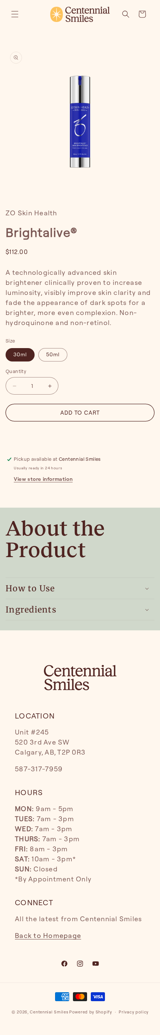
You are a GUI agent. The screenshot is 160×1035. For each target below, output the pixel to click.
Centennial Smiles (49, 1012)
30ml (20, 354)
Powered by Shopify (90, 1012)
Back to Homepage (48, 936)
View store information (43, 479)
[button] (15, 14)
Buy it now (80, 434)
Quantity (16, 371)
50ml (53, 354)
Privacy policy (133, 1012)
